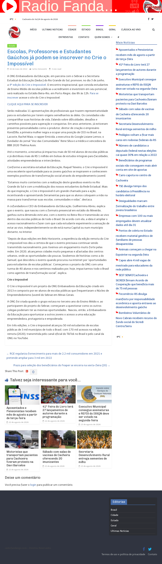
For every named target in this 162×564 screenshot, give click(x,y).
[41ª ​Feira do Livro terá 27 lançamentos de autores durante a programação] (58, 387)
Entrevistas (66, 37)
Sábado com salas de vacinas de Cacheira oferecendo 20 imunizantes (57, 457)
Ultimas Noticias (52, 29)
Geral (112, 29)
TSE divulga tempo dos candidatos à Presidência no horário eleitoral (133, 191)
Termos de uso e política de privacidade (124, 554)
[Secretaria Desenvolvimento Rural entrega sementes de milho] (94, 432)
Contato (83, 37)
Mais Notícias (125, 42)
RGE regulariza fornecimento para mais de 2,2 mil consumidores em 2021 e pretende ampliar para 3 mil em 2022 (54, 355)
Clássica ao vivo (131, 29)
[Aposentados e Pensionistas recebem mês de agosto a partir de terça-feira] (22, 387)
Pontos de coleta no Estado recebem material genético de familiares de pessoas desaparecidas (134, 237)
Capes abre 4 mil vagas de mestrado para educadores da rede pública (134, 265)
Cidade (72, 29)
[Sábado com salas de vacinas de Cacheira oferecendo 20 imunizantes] (58, 432)
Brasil (99, 29)
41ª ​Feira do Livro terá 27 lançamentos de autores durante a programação (58, 412)
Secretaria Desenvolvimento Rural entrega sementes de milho (94, 457)
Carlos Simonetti (39, 69)
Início (33, 29)
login (33, 484)
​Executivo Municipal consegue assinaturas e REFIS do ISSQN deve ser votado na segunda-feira (94, 413)
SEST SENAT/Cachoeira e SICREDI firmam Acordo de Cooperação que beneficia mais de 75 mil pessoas (135, 282)
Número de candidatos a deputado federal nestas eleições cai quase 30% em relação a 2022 (136, 150)
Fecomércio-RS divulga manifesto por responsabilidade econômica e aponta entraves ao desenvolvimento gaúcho (136, 300)
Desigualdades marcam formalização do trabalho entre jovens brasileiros (135, 205)
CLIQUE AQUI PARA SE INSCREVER (27, 104)
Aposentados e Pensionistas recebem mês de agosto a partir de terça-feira (21, 413)
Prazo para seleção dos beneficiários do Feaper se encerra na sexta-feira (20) (61, 365)
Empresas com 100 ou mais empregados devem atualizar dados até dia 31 (134, 220)
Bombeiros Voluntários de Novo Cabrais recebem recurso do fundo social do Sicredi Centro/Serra (136, 319)
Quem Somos (102, 37)
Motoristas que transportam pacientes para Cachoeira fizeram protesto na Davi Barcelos (22, 458)
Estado (86, 29)
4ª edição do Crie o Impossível (27, 84)
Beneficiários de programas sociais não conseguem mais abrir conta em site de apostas (136, 165)
